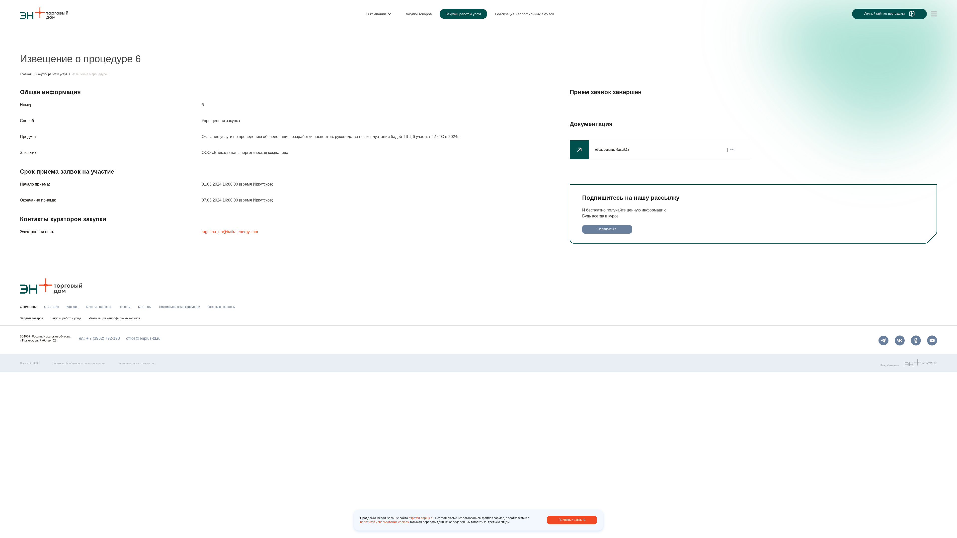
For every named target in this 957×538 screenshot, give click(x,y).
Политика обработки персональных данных (79, 363)
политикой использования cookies (384, 522)
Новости (114, 44)
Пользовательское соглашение (136, 363)
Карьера (53, 44)
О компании (31, 34)
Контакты (136, 44)
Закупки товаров (31, 318)
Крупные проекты (83, 44)
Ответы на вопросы (229, 44)
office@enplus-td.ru (143, 338)
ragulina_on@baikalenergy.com (230, 232)
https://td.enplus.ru (421, 518)
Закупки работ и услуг (51, 74)
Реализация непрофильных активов (114, 318)
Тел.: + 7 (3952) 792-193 (98, 338)
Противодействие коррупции (178, 44)
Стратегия (29, 44)
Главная (26, 74)
